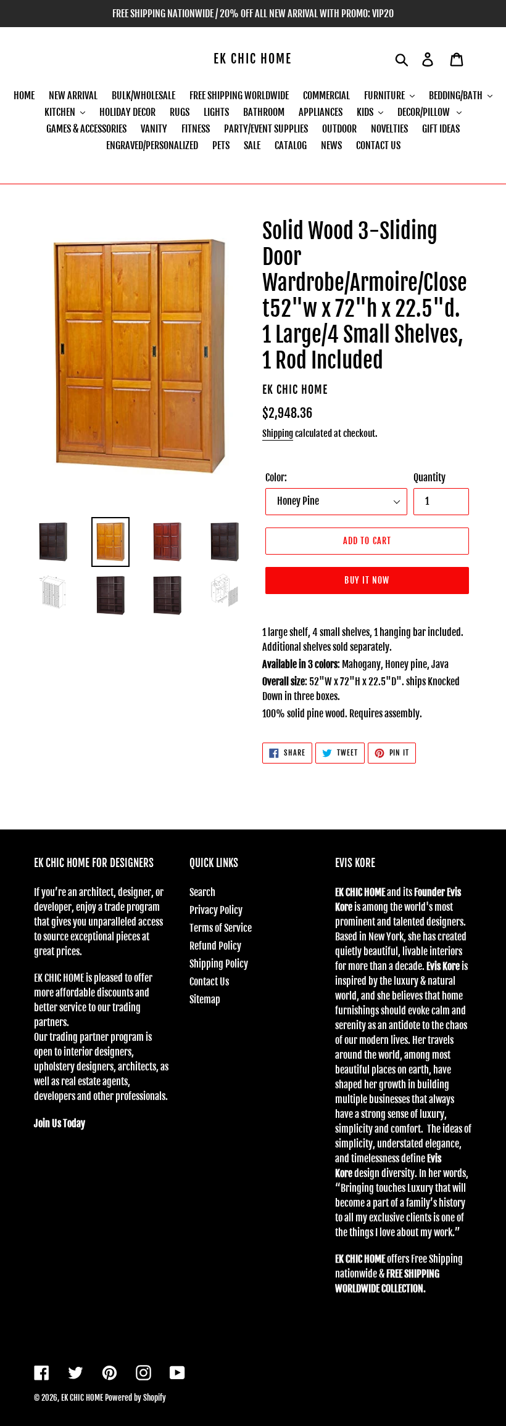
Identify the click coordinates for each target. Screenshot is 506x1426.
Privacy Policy (216, 910)
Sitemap (204, 999)
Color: (276, 477)
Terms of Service (220, 928)
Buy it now (366, 580)
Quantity (429, 477)
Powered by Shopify (135, 1398)
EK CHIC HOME (253, 59)
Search (202, 892)
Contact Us (209, 982)
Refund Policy (215, 946)
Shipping (277, 433)
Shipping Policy (218, 964)
